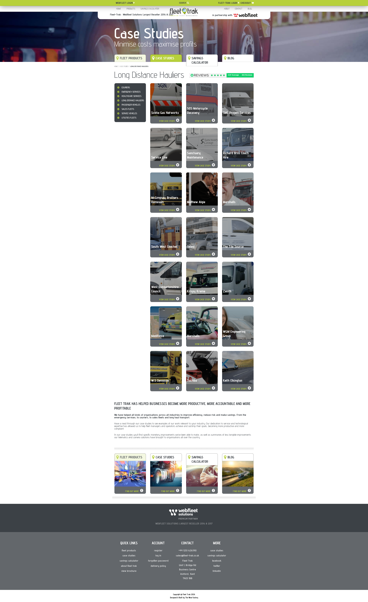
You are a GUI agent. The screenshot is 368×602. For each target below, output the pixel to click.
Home (118, 8)
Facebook (216, 560)
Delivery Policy (158, 565)
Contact (238, 8)
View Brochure (128, 570)
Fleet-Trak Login (227, 2)
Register (158, 550)
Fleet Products (129, 550)
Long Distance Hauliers (139, 66)
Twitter (216, 565)
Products (130, 8)
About (227, 8)
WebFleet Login (124, 2)
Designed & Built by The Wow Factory (184, 597)
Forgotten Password (158, 560)
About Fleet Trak (129, 565)
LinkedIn (217, 570)
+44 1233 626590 (188, 550)
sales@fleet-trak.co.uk (187, 555)
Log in (158, 555)
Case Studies (124, 66)
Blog (250, 8)
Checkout (245, 2)
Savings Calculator (149, 8)
